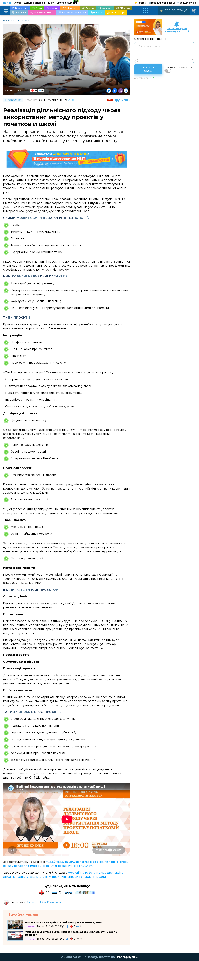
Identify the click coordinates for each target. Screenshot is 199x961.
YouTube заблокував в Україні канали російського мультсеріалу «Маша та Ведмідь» (71, 933)
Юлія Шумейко (48, 100)
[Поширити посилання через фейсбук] (114, 90)
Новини (7, 2)
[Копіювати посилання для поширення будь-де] (108, 90)
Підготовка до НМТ (67, 2)
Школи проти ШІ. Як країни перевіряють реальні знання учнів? (63, 922)
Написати (148, 69)
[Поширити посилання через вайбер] (120, 90)
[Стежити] (67, 926)
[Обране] (126, 90)
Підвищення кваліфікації (38, 2)
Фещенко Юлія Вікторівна (44, 902)
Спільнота (23, 20)
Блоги (17, 2)
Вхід (167, 10)
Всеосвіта (8, 20)
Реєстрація (179, 10)
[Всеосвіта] (6, 10)
